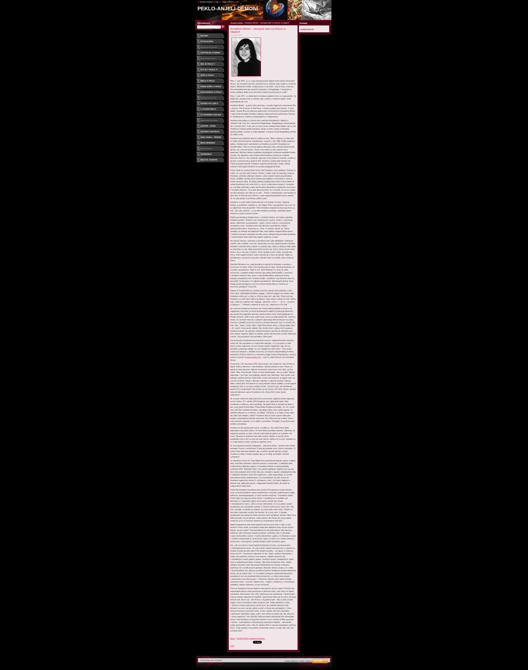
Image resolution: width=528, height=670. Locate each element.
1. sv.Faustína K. (208, 109)
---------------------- (206, 149)
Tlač (217, 2)
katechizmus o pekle (211, 92)
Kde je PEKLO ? (207, 64)
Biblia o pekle (207, 81)
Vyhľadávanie (203, 23)
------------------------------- (208, 47)
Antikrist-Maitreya (209, 132)
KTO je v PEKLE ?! (208, 70)
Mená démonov (207, 143)
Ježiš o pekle (207, 75)
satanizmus (206, 154)
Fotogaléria (206, 41)
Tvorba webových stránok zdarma (297, 661)
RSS (238, 2)
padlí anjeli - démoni (210, 137)
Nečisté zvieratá (209, 160)
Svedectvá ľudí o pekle (209, 104)
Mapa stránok (227, 2)
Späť (232, 646)
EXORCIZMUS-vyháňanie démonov (251, 639)
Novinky (204, 36)
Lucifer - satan (207, 126)
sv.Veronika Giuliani (210, 115)
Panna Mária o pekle (210, 87)
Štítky (232, 639)
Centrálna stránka (210, 53)
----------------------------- (208, 98)
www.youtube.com (254, 357)
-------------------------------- (209, 120)
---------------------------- (208, 58)
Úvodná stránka (236, 23)
